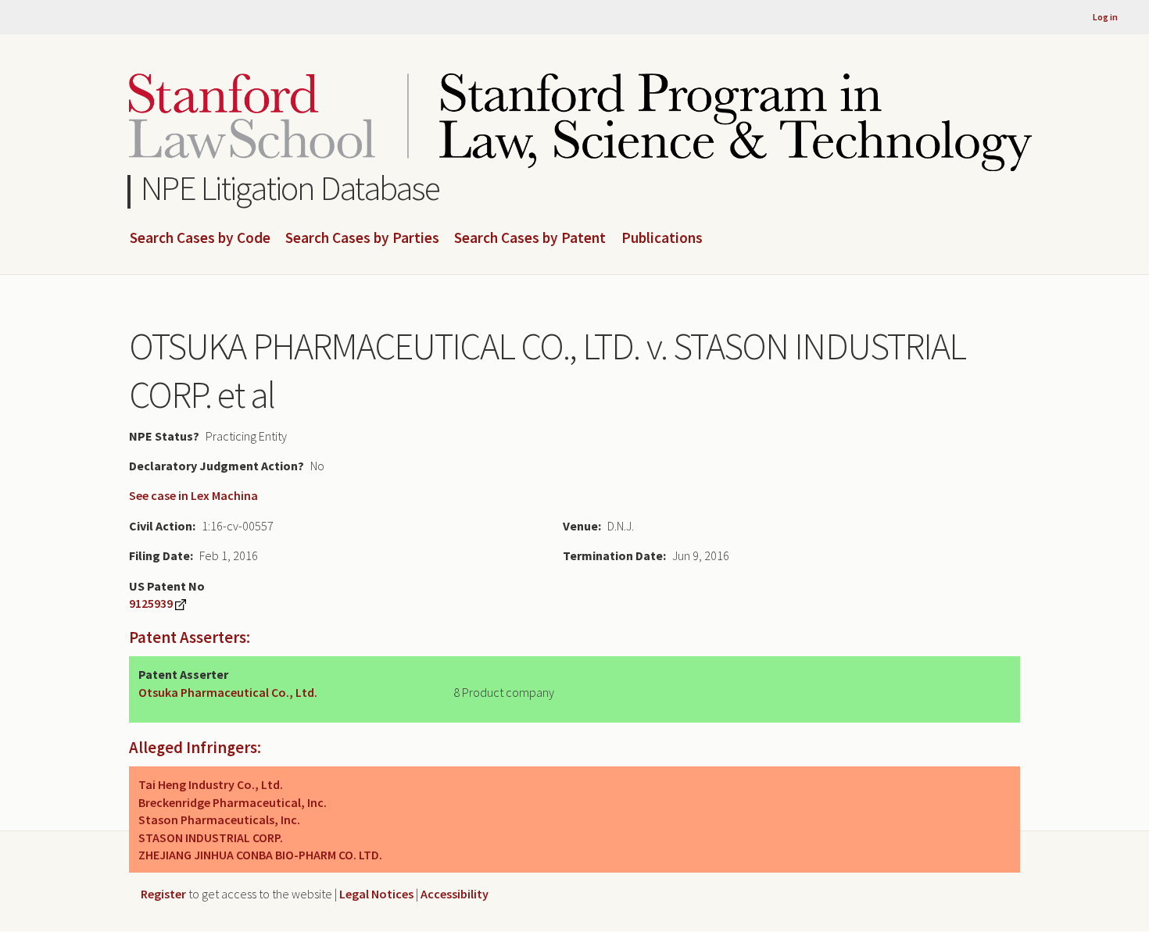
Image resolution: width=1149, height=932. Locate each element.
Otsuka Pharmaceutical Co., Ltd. (227, 692)
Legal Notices (376, 894)
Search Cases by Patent (530, 238)
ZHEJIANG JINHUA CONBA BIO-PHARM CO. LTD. (260, 854)
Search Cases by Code (200, 238)
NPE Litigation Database (290, 187)
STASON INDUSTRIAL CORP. (210, 837)
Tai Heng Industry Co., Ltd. (210, 784)
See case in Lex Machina (193, 495)
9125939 (151, 603)
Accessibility (455, 894)
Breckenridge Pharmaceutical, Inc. (232, 802)
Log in (1105, 17)
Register (163, 894)
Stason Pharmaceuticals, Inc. (219, 819)
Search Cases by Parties (362, 238)
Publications (662, 238)
